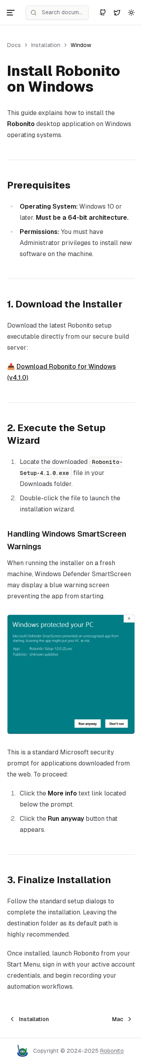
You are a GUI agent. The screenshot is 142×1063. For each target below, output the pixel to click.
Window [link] (81, 45)
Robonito (112, 1051)
